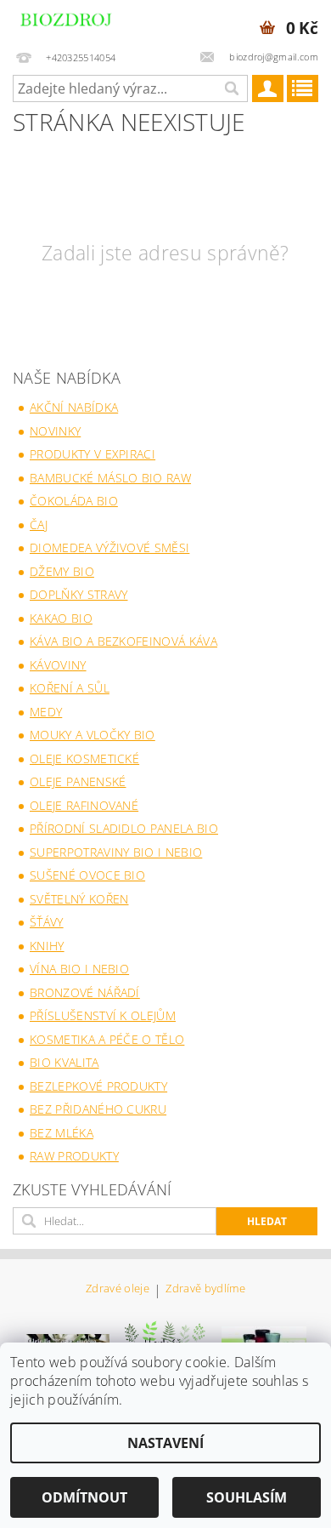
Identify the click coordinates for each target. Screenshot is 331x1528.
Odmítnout (84, 1497)
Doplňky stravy (78, 594)
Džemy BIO (62, 571)
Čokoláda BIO (74, 501)
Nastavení (165, 1443)
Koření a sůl (69, 688)
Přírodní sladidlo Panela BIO (124, 828)
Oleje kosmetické (84, 758)
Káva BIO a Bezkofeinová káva (123, 641)
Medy (46, 712)
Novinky (55, 431)
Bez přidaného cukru (98, 1109)
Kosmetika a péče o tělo (107, 1039)
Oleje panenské (78, 781)
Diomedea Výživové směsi (109, 547)
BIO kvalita (64, 1062)
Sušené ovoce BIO (87, 875)
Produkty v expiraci (92, 454)
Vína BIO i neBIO (79, 969)
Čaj (39, 524)
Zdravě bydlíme (205, 1289)
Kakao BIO (61, 618)
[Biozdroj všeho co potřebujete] (83, 22)
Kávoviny (58, 665)
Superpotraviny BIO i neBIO (116, 852)
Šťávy (47, 922)
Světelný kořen (79, 899)
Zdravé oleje (117, 1289)
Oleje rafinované (84, 805)
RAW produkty (74, 1156)
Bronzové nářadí (85, 992)
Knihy (47, 946)
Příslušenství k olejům (103, 1015)
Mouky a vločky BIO (92, 735)
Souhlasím (246, 1497)
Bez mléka (61, 1133)
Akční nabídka (74, 407)
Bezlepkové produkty (98, 1086)
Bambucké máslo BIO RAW (110, 478)
